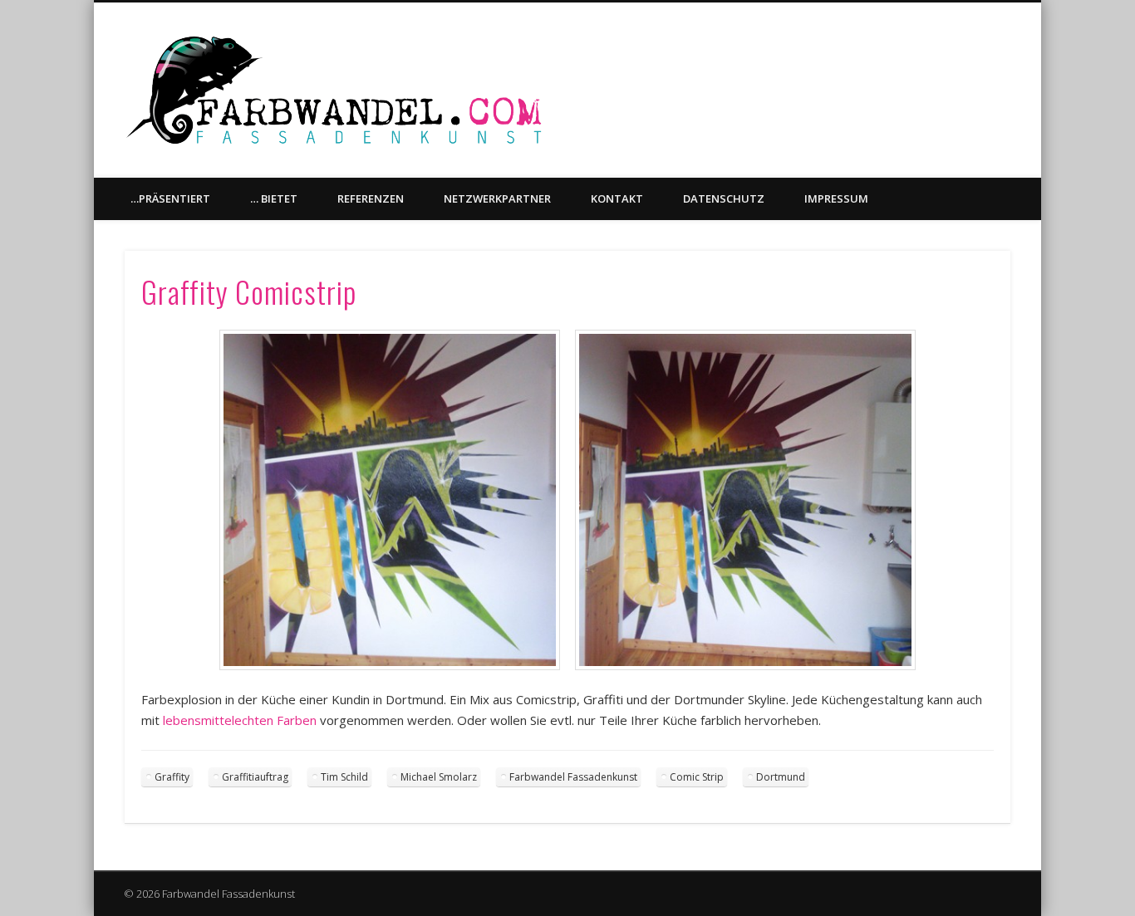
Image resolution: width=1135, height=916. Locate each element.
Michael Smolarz (438, 777)
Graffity (172, 777)
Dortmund (780, 777)
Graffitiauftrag (255, 777)
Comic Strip (697, 777)
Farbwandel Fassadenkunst (573, 777)
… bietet (273, 198)
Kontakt (617, 198)
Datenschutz (723, 198)
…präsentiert (170, 198)
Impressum (836, 198)
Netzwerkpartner (497, 198)
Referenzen (370, 198)
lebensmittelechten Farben (240, 720)
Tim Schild (344, 777)
